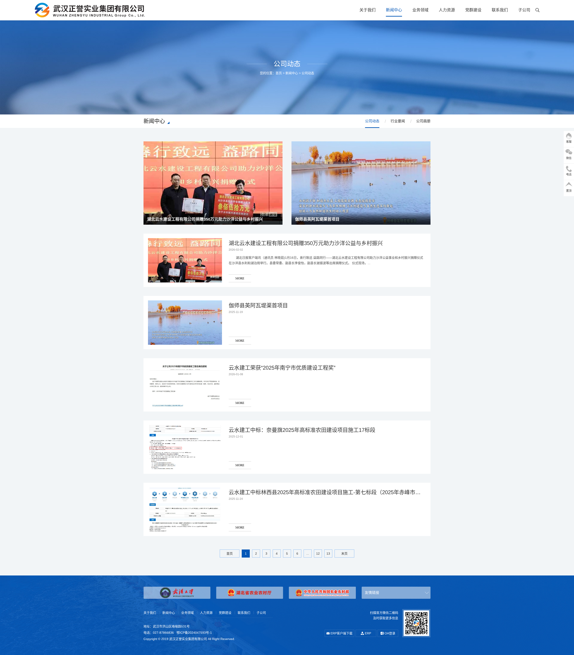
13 (328, 553)
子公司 (524, 10)
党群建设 (473, 10)
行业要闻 (398, 121)
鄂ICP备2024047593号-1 (194, 632)
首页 (279, 73)
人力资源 (447, 10)
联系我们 (500, 10)
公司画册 (423, 121)
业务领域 (420, 10)
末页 (344, 553)
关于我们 (367, 10)
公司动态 (308, 73)
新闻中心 (394, 10)
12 (318, 553)
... (307, 553)
